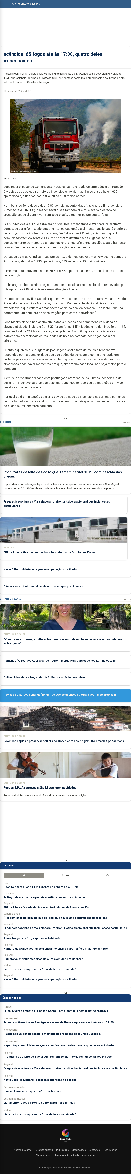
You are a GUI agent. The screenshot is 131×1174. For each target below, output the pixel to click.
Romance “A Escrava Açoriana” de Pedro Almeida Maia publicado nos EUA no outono (60, 660)
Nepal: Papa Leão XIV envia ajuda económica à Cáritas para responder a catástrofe (59, 1045)
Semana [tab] (65, 875)
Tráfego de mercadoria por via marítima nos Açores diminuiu (44, 897)
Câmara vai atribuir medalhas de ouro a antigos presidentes (43, 586)
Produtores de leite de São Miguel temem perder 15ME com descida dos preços (58, 1056)
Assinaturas (88, 1155)
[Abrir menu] (5, 4)
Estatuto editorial (44, 1150)
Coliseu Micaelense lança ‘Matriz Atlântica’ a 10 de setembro (44, 677)
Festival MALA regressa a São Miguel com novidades (40, 787)
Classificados (79, 1150)
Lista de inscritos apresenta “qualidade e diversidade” (40, 969)
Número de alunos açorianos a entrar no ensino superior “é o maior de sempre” (56, 948)
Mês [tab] (107, 875)
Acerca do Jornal (23, 1150)
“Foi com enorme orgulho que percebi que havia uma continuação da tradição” (56, 917)
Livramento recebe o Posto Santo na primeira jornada (39, 1102)
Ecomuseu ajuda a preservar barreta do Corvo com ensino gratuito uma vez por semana (64, 741)
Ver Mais (127, 422)
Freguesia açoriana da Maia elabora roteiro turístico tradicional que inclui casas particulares (65, 928)
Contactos (94, 1150)
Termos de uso (44, 1155)
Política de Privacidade (67, 1155)
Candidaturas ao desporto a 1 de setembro (32, 1091)
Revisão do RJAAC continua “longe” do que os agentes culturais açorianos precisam (60, 694)
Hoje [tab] (24, 875)
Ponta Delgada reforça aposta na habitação (32, 938)
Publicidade (62, 1150)
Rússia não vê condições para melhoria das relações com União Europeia (52, 1033)
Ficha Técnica (110, 1150)
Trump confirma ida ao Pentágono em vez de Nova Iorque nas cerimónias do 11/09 (59, 1022)
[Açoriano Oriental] (65, 1142)
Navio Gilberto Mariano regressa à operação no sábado (40, 569)
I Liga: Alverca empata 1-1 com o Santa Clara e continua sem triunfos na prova (56, 1011)
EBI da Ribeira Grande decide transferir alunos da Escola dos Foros (49, 552)
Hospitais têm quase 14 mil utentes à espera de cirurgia (41, 887)
